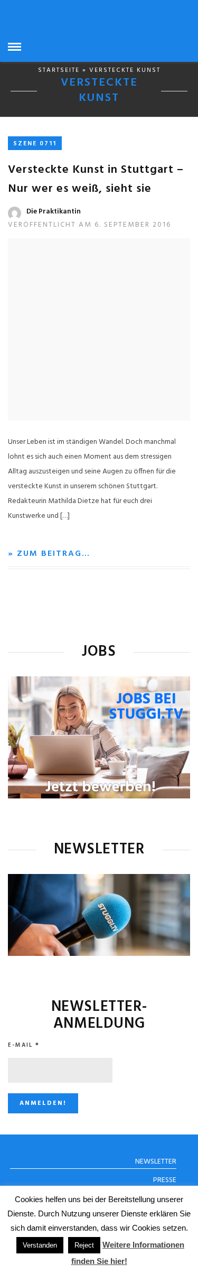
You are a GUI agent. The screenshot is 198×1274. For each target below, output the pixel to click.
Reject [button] (84, 1245)
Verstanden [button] (40, 1245)
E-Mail (24, 1045)
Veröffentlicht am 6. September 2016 (89, 224)
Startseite (59, 70)
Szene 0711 (34, 143)
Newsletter (155, 1162)
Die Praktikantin (53, 211)
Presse (164, 1180)
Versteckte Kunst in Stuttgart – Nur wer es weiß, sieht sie (96, 179)
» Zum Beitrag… (49, 554)
